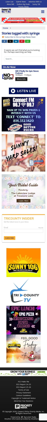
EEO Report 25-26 (23, 387)
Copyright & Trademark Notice (24, 398)
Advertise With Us (35, 2)
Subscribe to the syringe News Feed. (20, 37)
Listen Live (9, 2)
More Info (21, 79)
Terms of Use (23, 390)
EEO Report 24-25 (23, 384)
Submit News (21, 2)
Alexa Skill (10, 4)
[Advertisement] (23, 20)
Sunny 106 (36, 4)
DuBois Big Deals (23, 4)
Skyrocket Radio (29, 417)
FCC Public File (23, 381)
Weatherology (36, 419)
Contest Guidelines (23, 395)
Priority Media (23, 7)
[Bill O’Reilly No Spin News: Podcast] (8, 76)
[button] (42, 12)
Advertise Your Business (23, 401)
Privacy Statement (23, 392)
